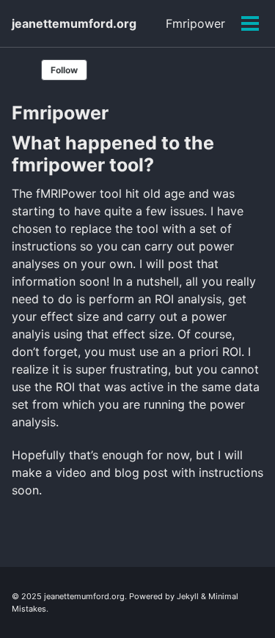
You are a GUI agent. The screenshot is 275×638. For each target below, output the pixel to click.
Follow (64, 69)
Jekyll (188, 596)
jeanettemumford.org (74, 23)
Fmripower (195, 23)
